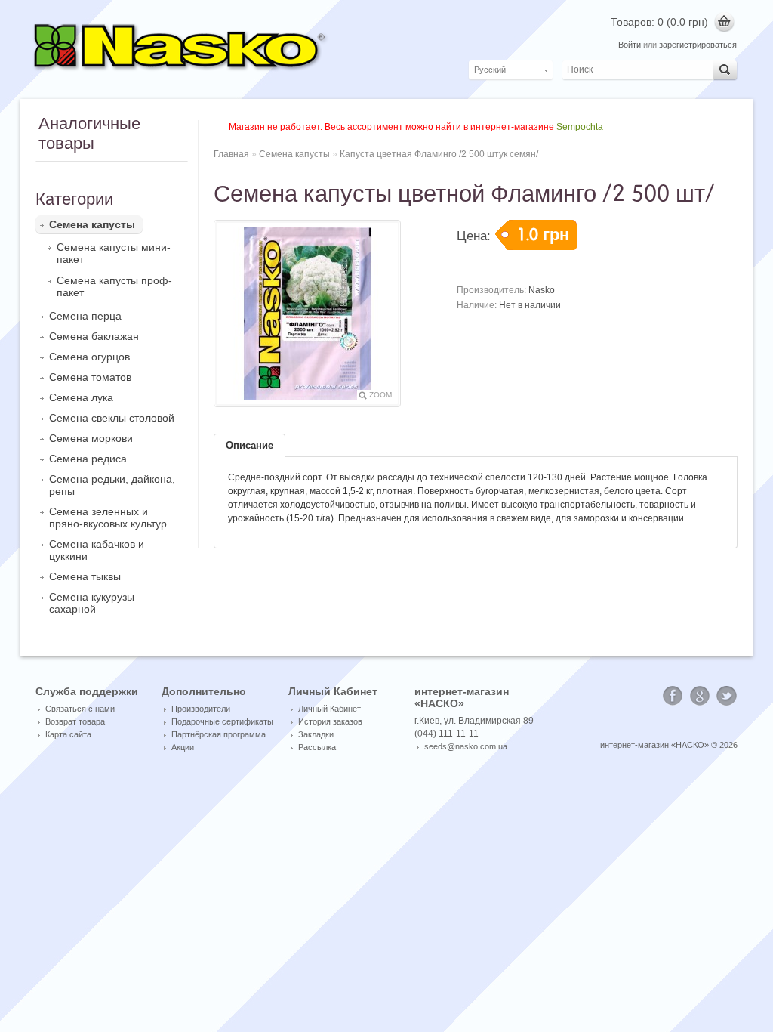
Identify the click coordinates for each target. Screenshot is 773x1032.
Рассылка (317, 747)
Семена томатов (90, 377)
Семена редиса (88, 459)
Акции (182, 747)
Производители (200, 708)
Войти (629, 44)
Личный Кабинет (329, 708)
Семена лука (81, 397)
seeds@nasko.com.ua (465, 746)
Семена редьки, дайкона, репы (112, 485)
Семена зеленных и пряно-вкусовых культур (108, 517)
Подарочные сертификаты (222, 721)
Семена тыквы (85, 576)
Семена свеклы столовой (111, 418)
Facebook (672, 695)
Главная (231, 154)
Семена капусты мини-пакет (114, 253)
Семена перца (85, 316)
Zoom (380, 395)
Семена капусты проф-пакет (114, 286)
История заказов (330, 721)
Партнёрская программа (218, 734)
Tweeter (727, 695)
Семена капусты (92, 224)
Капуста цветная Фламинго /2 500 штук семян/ (439, 154)
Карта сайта (68, 734)
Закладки (316, 734)
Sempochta (579, 127)
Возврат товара (75, 721)
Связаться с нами (80, 708)
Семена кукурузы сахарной (91, 603)
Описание (249, 445)
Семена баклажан (94, 336)
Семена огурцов (89, 357)
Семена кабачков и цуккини (96, 550)
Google (699, 695)
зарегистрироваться (698, 44)
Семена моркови (91, 438)
